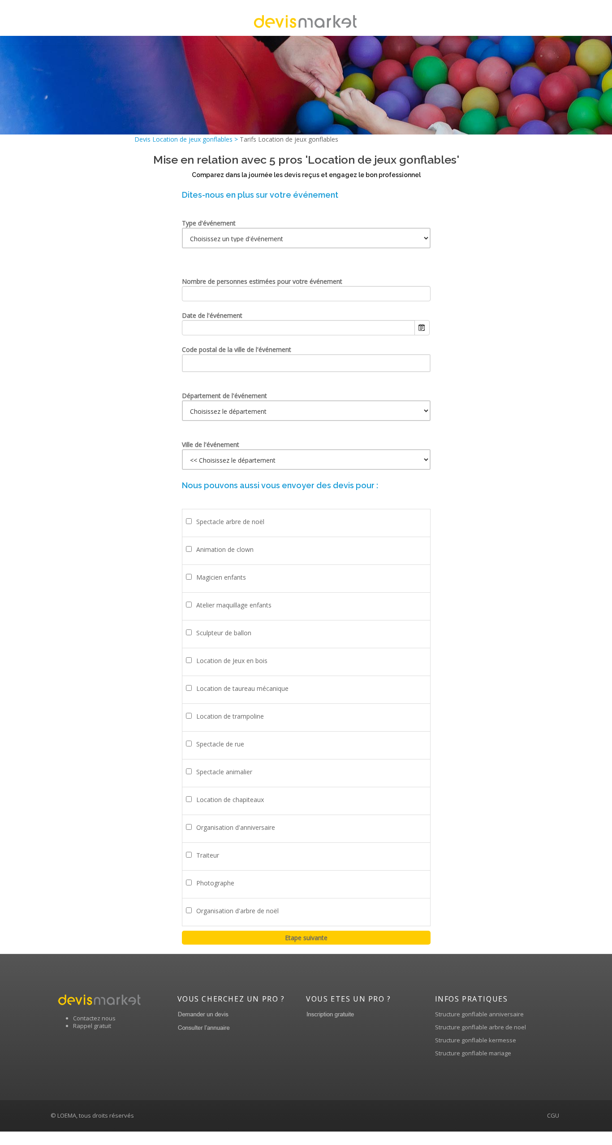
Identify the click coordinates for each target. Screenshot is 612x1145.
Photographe (215, 883)
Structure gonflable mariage (473, 1053)
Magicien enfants (221, 577)
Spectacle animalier (224, 772)
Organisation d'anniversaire (235, 827)
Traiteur (207, 855)
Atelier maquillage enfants (234, 605)
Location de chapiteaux (230, 799)
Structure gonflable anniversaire (479, 1014)
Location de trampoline (230, 716)
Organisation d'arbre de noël (237, 910)
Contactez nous (94, 1018)
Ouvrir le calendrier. (422, 327)
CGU (553, 1115)
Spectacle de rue (220, 744)
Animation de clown (225, 549)
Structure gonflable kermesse (475, 1040)
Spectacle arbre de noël (230, 521)
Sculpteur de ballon (223, 633)
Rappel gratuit (92, 1026)
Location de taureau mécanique (242, 688)
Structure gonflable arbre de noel (480, 1027)
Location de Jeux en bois (231, 660)
